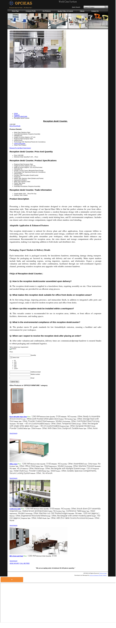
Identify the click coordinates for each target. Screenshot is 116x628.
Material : (60, 424)
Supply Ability (18, 193)
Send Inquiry (27, 148)
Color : (40, 419)
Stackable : (14, 424)
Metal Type (17, 181)
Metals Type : (30, 421)
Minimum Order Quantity (21, 157)
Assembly (17, 186)
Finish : (33, 471)
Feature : (57, 428)
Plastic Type (17, 183)
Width (16, 167)
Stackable (17, 169)
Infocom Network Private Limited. (98, 575)
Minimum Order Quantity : (50, 417)
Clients (82, 11)
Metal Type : (30, 428)
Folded (16, 177)
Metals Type (17, 178)
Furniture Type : (23, 466)
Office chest (13, 464)
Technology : (81, 421)
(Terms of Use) (103, 573)
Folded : (63, 419)
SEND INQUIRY (14, 563)
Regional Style (18, 164)
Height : (47, 426)
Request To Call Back (16, 148)
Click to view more (19, 143)
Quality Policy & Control (65, 11)
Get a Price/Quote (15, 126)
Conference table (15, 509)
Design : (60, 468)
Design (16, 170)
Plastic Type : (88, 428)
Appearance (18, 180)
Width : (32, 424)
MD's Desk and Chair (16, 556)
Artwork (16, 174)
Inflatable (17, 185)
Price (15, 155)
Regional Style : (75, 426)
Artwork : (41, 473)
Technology (17, 172)
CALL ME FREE (25, 563)
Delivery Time (18, 195)
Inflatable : (65, 417)
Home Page (15, 11)
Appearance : (55, 421)
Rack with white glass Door (18, 417)
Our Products (47, 11)
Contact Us (95, 11)
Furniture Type (18, 175)
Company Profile (31, 11)
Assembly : (72, 464)
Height (16, 166)
